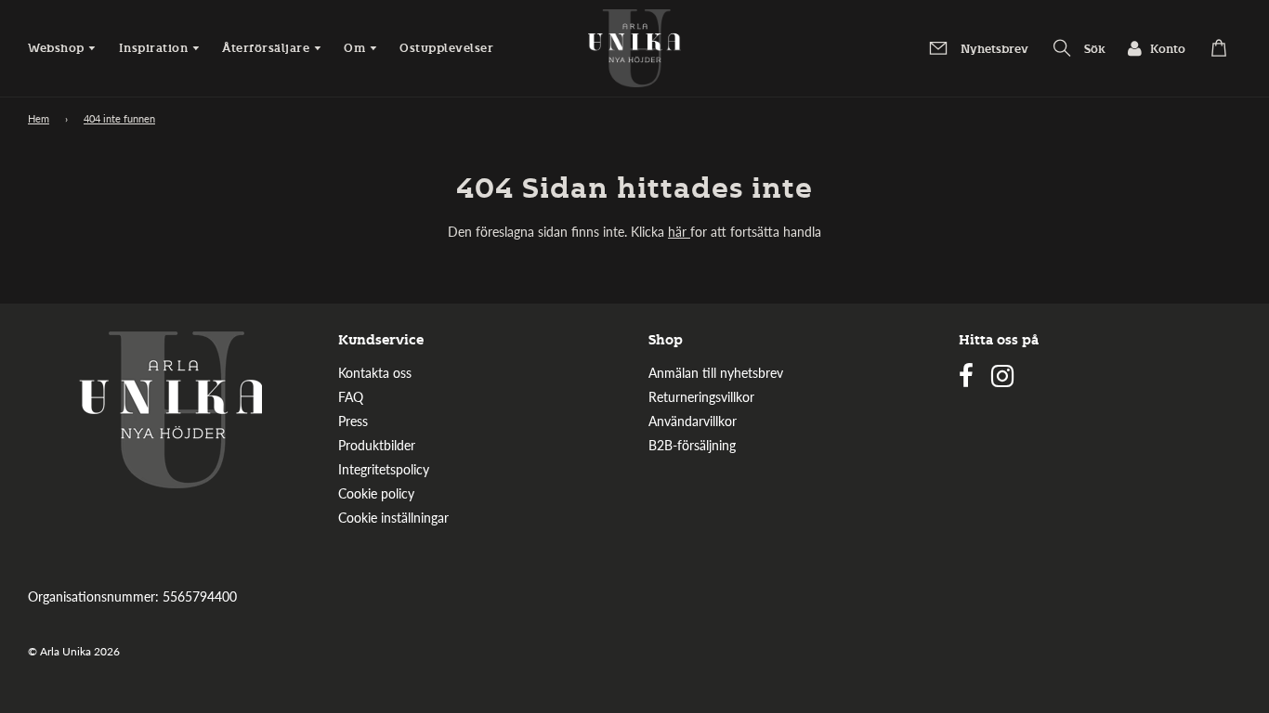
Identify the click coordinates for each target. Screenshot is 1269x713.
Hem (38, 118)
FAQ (350, 397)
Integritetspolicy (383, 469)
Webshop (57, 48)
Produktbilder (376, 445)
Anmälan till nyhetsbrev (715, 373)
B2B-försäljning (692, 445)
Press (353, 421)
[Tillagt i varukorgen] (1224, 46)
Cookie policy (376, 493)
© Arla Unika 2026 (74, 651)
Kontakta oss (375, 373)
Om (356, 48)
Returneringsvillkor (701, 397)
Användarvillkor (692, 421)
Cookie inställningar (393, 517)
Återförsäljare (267, 48)
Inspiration (155, 48)
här (679, 232)
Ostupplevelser (446, 48)
